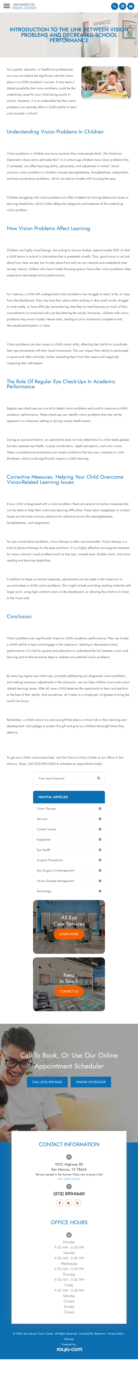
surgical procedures (50, 860)
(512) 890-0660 (69, 1194)
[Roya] (69, 1350)
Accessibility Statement (92, 1334)
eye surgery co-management (55, 870)
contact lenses (46, 829)
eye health (43, 850)
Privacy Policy (115, 1334)
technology (44, 891)
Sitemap (69, 1339)
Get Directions (69, 1179)
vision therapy (46, 808)
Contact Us (69, 991)
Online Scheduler (91, 1082)
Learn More (69, 934)
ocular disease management (55, 881)
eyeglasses (44, 839)
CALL (47, 1082)
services (42, 819)
